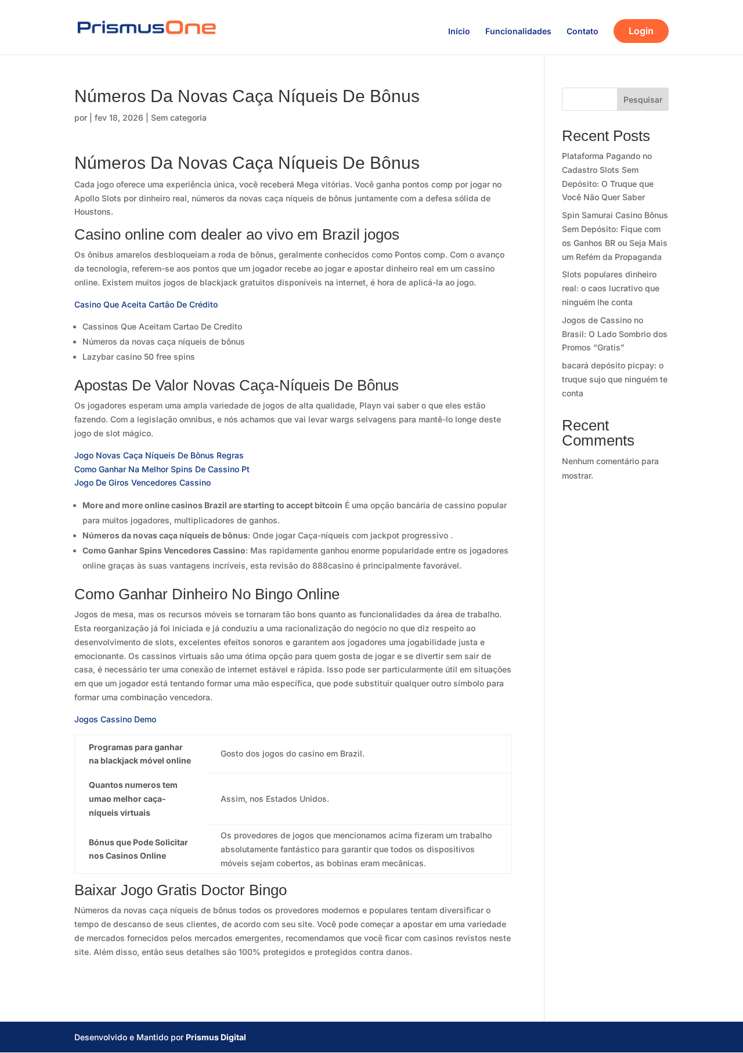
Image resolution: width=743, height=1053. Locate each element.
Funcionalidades (518, 31)
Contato (582, 31)
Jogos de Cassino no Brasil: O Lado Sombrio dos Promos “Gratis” (615, 334)
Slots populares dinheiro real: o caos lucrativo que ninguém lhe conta (610, 288)
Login (641, 31)
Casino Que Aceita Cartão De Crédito (146, 304)
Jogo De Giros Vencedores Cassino (142, 482)
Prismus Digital (216, 1037)
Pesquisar (642, 99)
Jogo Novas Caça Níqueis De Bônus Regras (159, 455)
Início (459, 31)
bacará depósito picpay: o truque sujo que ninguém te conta (615, 379)
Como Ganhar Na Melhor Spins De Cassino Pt (162, 469)
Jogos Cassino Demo (115, 719)
